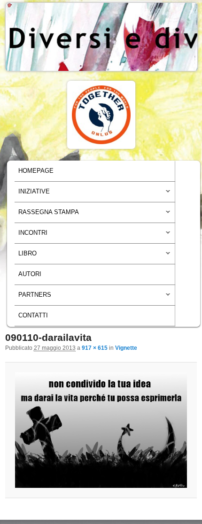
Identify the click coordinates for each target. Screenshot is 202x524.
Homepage (36, 171)
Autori (29, 274)
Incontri (31, 235)
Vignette (126, 348)
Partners (33, 297)
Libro (26, 256)
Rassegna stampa (47, 214)
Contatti (33, 315)
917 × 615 (95, 348)
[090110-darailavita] (101, 430)
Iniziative (32, 194)
